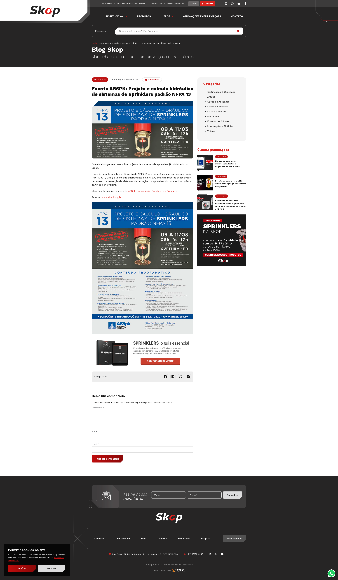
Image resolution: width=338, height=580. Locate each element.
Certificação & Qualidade (221, 91)
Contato (237, 16)
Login (193, 4)
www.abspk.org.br (111, 197)
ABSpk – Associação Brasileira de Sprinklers (153, 191)
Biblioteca (156, 4)
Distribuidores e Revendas (131, 4)
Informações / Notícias (220, 126)
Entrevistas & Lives (218, 121)
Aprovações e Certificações (202, 16)
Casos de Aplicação (218, 101)
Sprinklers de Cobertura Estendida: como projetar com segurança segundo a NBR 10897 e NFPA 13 (230, 205)
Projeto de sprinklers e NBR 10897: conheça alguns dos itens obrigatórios (230, 183)
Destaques (213, 116)
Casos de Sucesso (217, 106)
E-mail (95, 444)
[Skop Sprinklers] (45, 11)
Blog (167, 16)
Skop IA (205, 538)
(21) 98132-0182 (195, 554)
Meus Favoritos (175, 4)
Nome (95, 431)
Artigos (211, 96)
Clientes (107, 4)
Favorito (153, 79)
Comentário (98, 408)
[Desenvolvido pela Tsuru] (178, 570)
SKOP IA (209, 4)
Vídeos (211, 131)
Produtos (144, 16)
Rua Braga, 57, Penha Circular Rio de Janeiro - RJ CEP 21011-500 (145, 554)
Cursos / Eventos (217, 111)
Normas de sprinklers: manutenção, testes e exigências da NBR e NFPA (227, 164)
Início (94, 43)
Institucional (115, 16)
